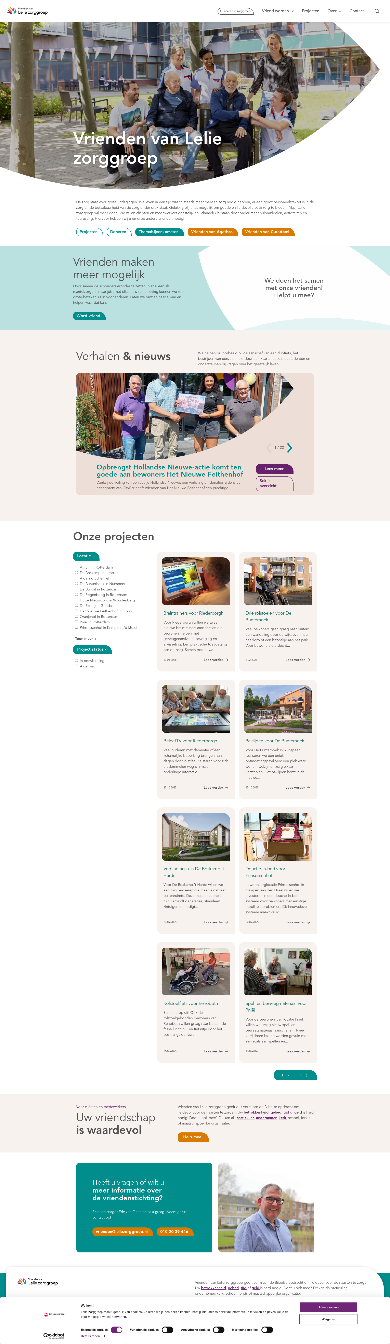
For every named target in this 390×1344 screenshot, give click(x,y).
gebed (276, 1112)
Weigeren (328, 1319)
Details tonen (90, 1336)
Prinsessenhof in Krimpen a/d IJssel (108, 628)
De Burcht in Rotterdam (99, 589)
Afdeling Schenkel (94, 578)
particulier (245, 1118)
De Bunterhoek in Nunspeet (102, 584)
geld (298, 1112)
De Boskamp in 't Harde (99, 573)
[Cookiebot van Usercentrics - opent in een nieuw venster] (54, 1336)
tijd (286, 1112)
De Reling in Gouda (96, 606)
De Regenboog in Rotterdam (103, 595)
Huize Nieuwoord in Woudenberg (107, 600)
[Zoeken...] (377, 11)
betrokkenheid (256, 1112)
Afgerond (87, 666)
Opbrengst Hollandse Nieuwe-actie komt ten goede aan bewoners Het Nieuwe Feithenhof (169, 471)
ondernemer (266, 1118)
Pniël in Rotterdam (95, 622)
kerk (282, 1118)
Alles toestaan (328, 1307)
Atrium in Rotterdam (96, 567)
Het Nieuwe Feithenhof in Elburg (106, 611)
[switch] (167, 1330)
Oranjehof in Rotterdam (99, 617)
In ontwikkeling (92, 661)
